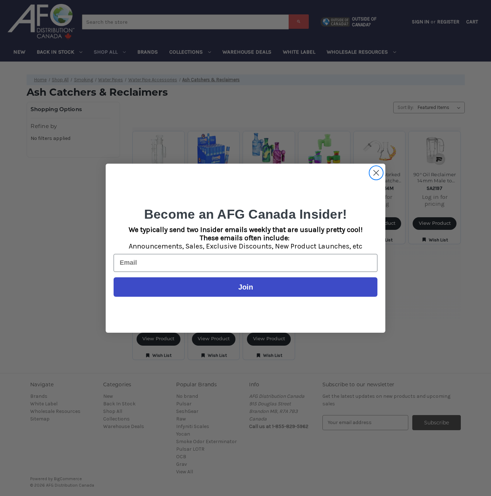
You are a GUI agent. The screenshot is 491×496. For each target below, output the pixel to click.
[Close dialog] (376, 173)
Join (245, 287)
